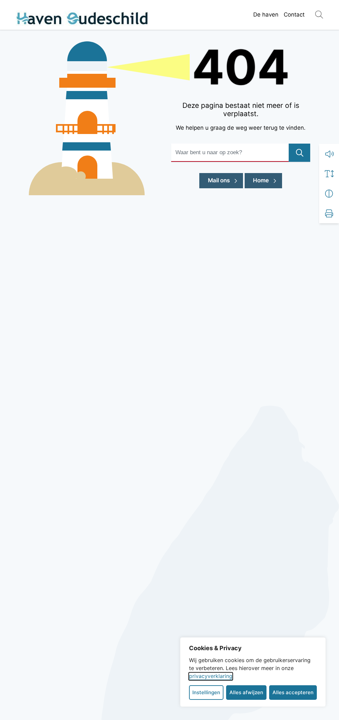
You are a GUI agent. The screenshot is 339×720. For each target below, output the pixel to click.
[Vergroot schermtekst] (329, 174)
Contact (294, 14)
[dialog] (253, 672)
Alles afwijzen (246, 692)
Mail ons (225, 180)
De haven (265, 14)
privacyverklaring (210, 676)
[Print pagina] (329, 213)
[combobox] (240, 153)
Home (261, 180)
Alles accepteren (293, 692)
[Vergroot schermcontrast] (329, 193)
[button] (329, 154)
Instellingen (206, 692)
